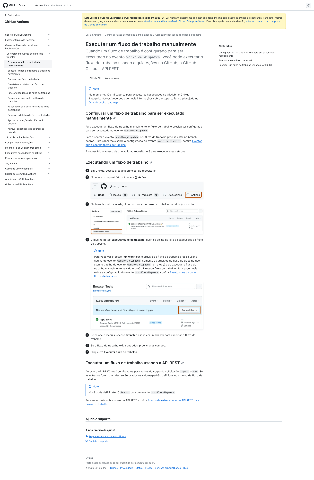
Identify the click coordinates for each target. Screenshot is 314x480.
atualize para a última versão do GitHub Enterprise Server (174, 21)
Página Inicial (14, 15)
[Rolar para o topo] (307, 473)
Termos (114, 467)
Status (139, 467)
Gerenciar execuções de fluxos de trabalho (178, 34)
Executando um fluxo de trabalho (117, 162)
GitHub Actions (17, 22)
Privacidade (126, 467)
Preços (148, 467)
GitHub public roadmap (103, 102)
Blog (185, 467)
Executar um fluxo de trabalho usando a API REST (133, 362)
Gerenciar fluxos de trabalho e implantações (128, 34)
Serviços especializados (168, 467)
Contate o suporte (98, 441)
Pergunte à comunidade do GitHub (107, 436)
